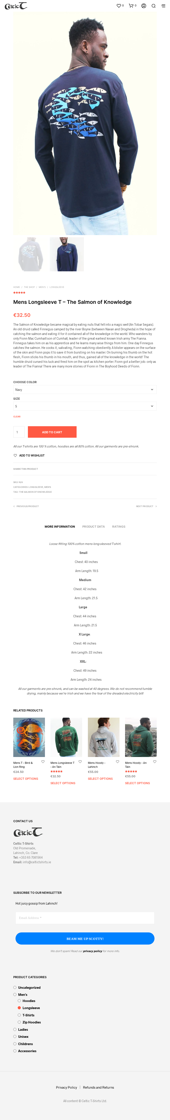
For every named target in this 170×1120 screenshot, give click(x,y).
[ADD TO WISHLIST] (43, 761)
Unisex (23, 1036)
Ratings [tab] (119, 526)
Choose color (25, 382)
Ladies (23, 1029)
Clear (17, 416)
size (16, 398)
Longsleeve (57, 287)
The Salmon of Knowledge (35, 492)
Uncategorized (29, 987)
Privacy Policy (66, 1087)
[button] (120, 5)
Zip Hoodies (32, 1022)
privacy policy (92, 951)
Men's (42, 287)
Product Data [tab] (93, 526)
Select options (25, 778)
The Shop (29, 287)
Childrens (25, 1044)
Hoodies (29, 1001)
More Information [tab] (60, 526)
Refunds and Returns (98, 1087)
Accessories (27, 1051)
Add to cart (52, 432)
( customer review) (85, 292)
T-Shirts (28, 1015)
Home (16, 287)
